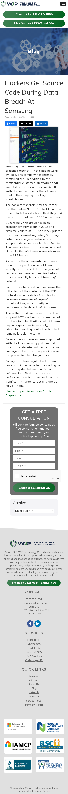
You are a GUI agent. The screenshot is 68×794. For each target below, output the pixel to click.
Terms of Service (41, 791)
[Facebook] (30, 623)
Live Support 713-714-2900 (34, 23)
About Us (34, 684)
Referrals (34, 692)
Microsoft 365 (34, 652)
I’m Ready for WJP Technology (34, 583)
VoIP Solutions (34, 656)
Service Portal (34, 700)
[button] (63, 4)
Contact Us (34, 696)
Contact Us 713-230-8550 (34, 14)
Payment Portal (34, 704)
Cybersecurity (33, 643)
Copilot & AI (34, 648)
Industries (34, 680)
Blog (34, 688)
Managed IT (34, 639)
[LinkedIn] (38, 623)
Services (34, 675)
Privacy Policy (25, 791)
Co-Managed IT (34, 660)
